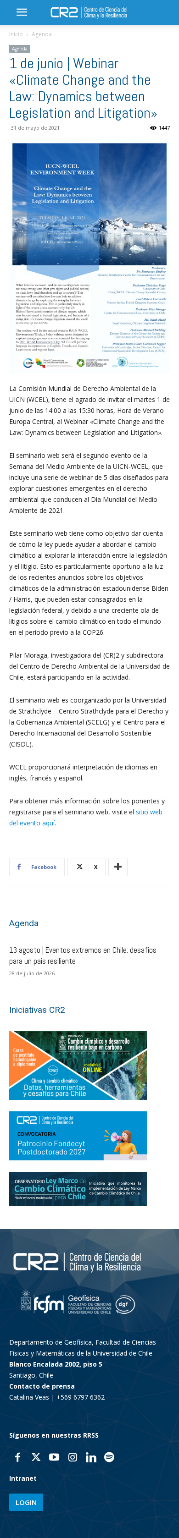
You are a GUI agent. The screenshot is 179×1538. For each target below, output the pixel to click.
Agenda (42, 34)
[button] (21, 12)
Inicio (16, 34)
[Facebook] (17, 1458)
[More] (118, 867)
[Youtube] (54, 1458)
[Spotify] (109, 1458)
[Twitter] (36, 1458)
